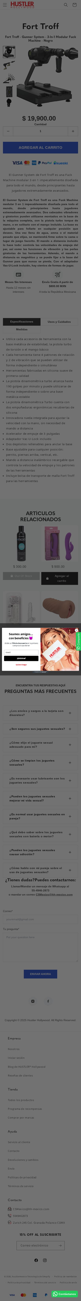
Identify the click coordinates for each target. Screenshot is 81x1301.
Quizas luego (21, 665)
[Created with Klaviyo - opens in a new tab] (40, 672)
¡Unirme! (21, 658)
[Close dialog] (76, 630)
